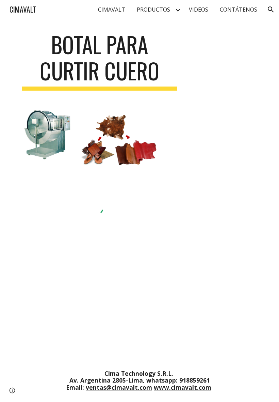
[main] (99, 61)
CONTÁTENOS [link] (238, 9)
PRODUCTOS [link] (153, 9)
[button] (271, 9)
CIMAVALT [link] (111, 9)
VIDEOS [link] (198, 9)
